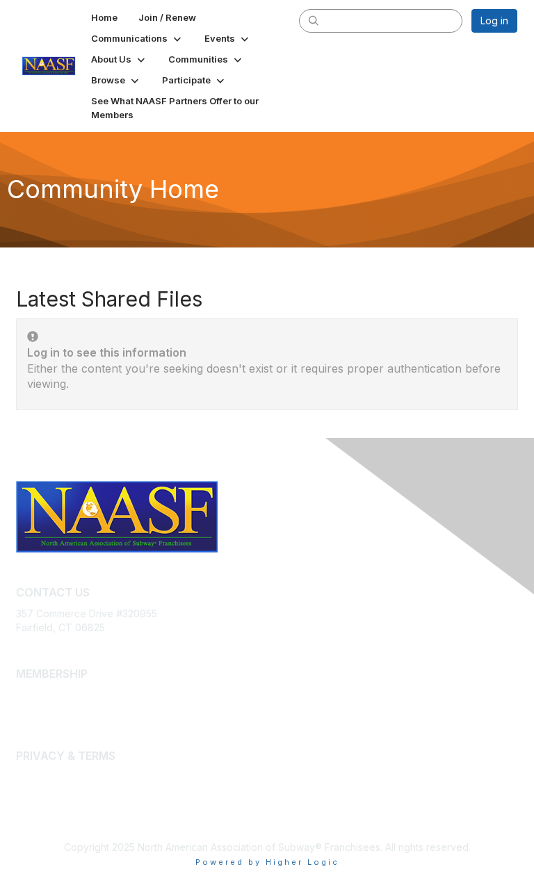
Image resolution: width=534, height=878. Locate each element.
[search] (313, 20)
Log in (494, 20)
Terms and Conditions (66, 791)
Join (25, 695)
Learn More (42, 709)
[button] (137, 38)
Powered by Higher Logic (267, 862)
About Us (37, 777)
